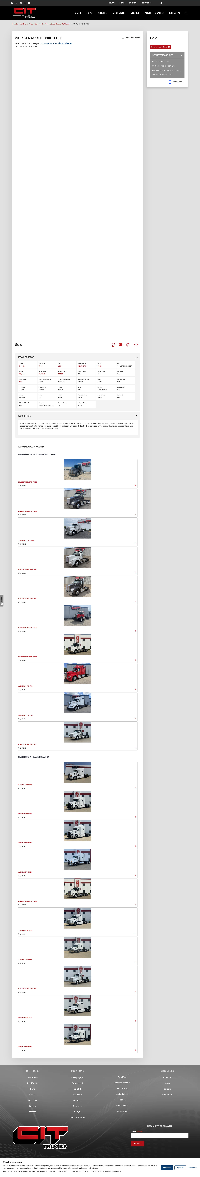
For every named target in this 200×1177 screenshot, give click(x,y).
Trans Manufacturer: (45, 379)
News (122, 3)
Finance (147, 13)
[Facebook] (12, 3)
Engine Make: (43, 371)
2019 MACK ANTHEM (25, 843)
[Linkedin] (21, 3)
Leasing (134, 13)
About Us (111, 3)
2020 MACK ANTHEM (25, 784)
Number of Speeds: (84, 379)
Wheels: (100, 387)
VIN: (118, 363)
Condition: (42, 363)
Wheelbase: (120, 387)
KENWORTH (82, 366)
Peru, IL (77, 1112)
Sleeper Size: (62, 403)
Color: (99, 379)
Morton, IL (77, 1100)
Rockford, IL (122, 1088)
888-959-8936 (133, 37)
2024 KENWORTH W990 (26, 540)
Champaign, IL (77, 1077)
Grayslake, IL (77, 1083)
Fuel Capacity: (121, 379)
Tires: (60, 387)
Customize (192, 1168)
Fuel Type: (22, 387)
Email (137, 1131)
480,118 (21, 374)
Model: (100, 363)
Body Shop (119, 13)
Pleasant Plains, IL (122, 1083)
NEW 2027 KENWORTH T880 (27, 482)
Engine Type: (62, 371)
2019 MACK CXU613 (24, 1018)
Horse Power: (82, 371)
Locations (174, 13)
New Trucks (33, 1077)
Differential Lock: (24, 403)
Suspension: (42, 387)
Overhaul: (120, 395)
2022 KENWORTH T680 (25, 686)
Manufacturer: (82, 363)
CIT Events (133, 3)
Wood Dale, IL (122, 1106)
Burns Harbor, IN (77, 1117)
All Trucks (24, 24)
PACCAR (42, 374)
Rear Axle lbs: (102, 395)
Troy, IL (122, 1100)
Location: (22, 363)
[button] (161, 3)
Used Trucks (32, 1083)
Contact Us (147, 3)
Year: (59, 363)
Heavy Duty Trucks (37, 24)
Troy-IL (21, 366)
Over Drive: (120, 371)
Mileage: (21, 371)
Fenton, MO (122, 1111)
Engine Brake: (102, 371)
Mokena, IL (77, 1095)
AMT (20, 382)
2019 (60, 366)
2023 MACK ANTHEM (25, 872)
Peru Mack (122, 1077)
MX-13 (60, 374)
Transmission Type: (64, 379)
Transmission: (23, 379)
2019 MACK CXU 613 (25, 930)
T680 (99, 366)
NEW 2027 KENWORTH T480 (27, 628)
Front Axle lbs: (82, 395)
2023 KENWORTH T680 (25, 715)
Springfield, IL (122, 1094)
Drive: (40, 395)
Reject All (180, 1168)
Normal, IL (77, 1106)
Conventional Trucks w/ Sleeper (57, 24)
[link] (113, 345)
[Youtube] (29, 3)
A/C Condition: (82, 403)
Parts (90, 13)
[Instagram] (25, 3)
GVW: (60, 395)
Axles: (21, 395)
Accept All (167, 1168)
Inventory (15, 24)
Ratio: (79, 387)
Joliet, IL (77, 1089)
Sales (78, 13)
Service (102, 13)
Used (40, 366)
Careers (159, 13)
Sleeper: (41, 403)
